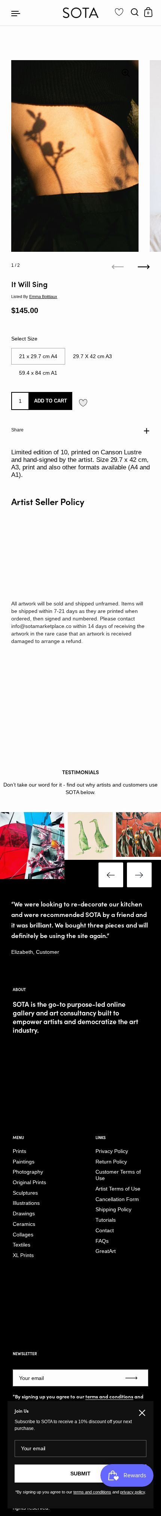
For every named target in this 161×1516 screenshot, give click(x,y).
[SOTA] (80, 12)
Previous (110, 874)
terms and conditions (109, 1396)
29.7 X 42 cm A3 (92, 356)
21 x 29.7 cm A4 (38, 356)
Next (139, 874)
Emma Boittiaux (43, 296)
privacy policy (132, 1492)
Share (17, 430)
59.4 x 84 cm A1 (38, 373)
